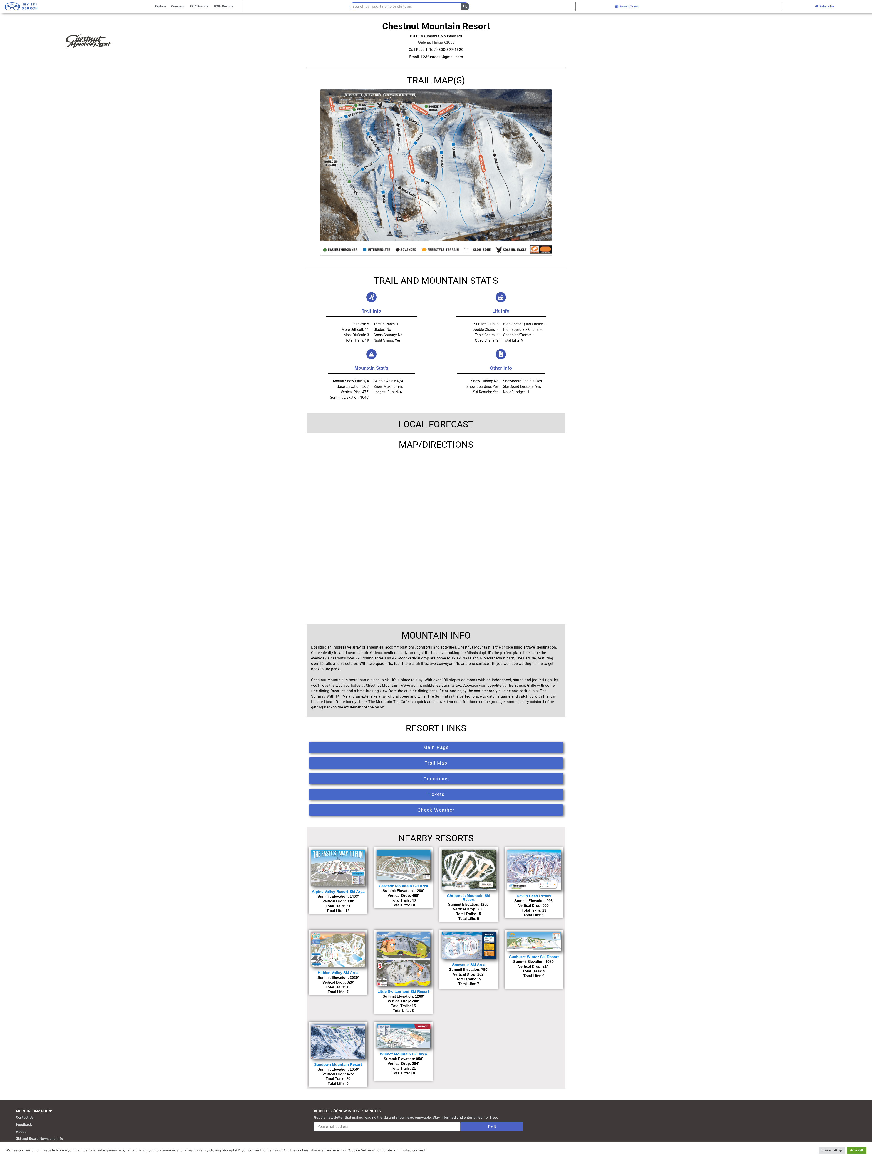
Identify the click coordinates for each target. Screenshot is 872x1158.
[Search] (465, 6)
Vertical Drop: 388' (338, 901)
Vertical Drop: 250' (468, 909)
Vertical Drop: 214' (534, 966)
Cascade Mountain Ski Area (403, 886)
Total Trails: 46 (403, 900)
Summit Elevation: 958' (403, 1059)
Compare (177, 6)
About (21, 1131)
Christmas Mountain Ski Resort (468, 898)
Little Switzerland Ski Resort (403, 991)
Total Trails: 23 (534, 910)
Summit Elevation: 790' (468, 970)
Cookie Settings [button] (832, 1150)
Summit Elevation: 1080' (534, 962)
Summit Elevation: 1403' (338, 896)
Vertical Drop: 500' (534, 905)
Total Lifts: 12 (338, 911)
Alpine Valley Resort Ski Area (338, 892)
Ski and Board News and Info (39, 1138)
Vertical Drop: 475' (338, 1074)
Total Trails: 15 (468, 914)
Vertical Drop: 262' (468, 974)
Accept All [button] (857, 1150)
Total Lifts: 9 (533, 915)
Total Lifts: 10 (403, 905)
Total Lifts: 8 (403, 1011)
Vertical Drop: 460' (403, 895)
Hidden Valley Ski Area (338, 973)
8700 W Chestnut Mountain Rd (436, 36)
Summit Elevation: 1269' (403, 996)
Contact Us (24, 1117)
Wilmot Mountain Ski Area (403, 1054)
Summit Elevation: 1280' (403, 891)
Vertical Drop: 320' (338, 982)
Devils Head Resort (534, 896)
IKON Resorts (223, 6)
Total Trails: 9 (534, 971)
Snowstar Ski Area (468, 965)
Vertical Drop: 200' (403, 1001)
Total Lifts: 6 (338, 1084)
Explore (160, 6)
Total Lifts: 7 (338, 992)
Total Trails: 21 (338, 906)
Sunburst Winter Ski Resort (534, 957)
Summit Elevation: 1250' (468, 904)
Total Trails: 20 (338, 1079)
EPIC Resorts (199, 6)
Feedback (24, 1124)
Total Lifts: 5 (468, 919)
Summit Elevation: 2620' (338, 977)
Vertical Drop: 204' (403, 1064)
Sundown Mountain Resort (338, 1064)
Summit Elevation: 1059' (338, 1069)
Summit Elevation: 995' (534, 901)
